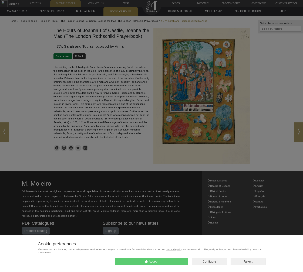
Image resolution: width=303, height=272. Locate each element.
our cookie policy (174, 249)
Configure (209, 261)
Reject (248, 261)
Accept (153, 261)
